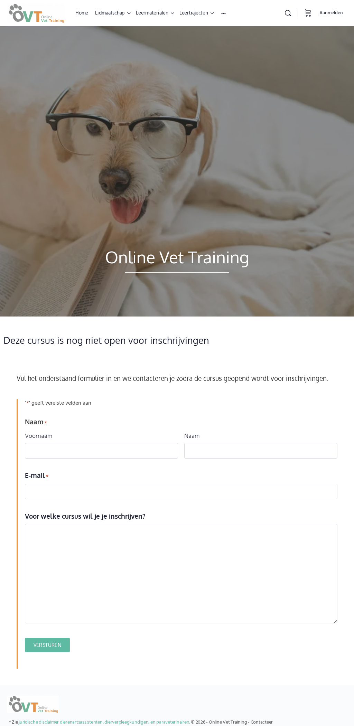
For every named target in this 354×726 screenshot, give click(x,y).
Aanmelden (331, 13)
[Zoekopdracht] (288, 13)
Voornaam (39, 436)
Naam (192, 436)
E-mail (36, 475)
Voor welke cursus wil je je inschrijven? (85, 516)
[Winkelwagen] (308, 13)
